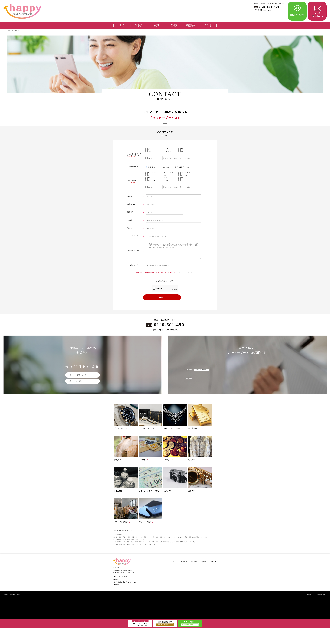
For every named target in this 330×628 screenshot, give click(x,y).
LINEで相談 (78, 381)
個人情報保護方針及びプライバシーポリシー (160, 272)
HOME (8, 30)
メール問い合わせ (80, 375)
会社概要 (156, 25)
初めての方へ (139, 25)
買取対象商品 (190, 25)
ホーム (122, 25)
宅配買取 (188, 378)
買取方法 (173, 25)
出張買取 (195, 369)
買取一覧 (208, 25)
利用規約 (139, 272)
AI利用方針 (116, 584)
